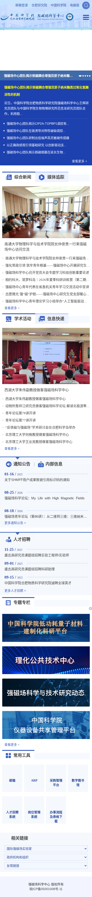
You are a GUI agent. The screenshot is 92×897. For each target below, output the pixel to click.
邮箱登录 (21, 5)
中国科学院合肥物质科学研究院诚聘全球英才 (37, 583)
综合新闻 (22, 177)
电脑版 (74, 5)
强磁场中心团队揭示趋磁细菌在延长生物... (36, 152)
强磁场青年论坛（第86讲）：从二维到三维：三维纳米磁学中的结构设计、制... (46, 516)
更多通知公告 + (15, 523)
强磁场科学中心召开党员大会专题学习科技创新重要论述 (47, 272)
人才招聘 (21, 539)
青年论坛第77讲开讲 (20, 420)
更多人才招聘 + (15, 590)
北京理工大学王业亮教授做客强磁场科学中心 (38, 442)
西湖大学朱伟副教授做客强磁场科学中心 (35, 399)
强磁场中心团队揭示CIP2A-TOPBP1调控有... (38, 123)
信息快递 (55, 318)
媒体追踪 (55, 177)
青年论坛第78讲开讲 (20, 413)
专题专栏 (21, 602)
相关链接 (19, 838)
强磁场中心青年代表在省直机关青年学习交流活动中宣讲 (47, 287)
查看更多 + (79, 161)
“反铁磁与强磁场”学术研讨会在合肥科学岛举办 (40, 427)
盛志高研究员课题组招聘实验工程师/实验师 (36, 555)
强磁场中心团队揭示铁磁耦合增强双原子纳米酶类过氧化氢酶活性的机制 (39, 75)
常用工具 (21, 755)
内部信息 (54, 464)
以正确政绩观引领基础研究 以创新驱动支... (37, 145)
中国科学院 (58, 5)
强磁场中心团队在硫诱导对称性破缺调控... (36, 130)
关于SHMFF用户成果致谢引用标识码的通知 (37, 480)
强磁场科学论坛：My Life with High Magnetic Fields (44, 498)
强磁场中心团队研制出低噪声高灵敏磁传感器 (38, 138)
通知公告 (21, 464)
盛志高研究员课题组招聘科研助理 (29, 569)
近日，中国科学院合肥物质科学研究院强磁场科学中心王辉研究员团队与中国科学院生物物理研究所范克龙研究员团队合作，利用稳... (46, 108)
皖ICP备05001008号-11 (46, 889)
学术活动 (22, 318)
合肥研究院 (39, 5)
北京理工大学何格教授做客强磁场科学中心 (37, 434)
